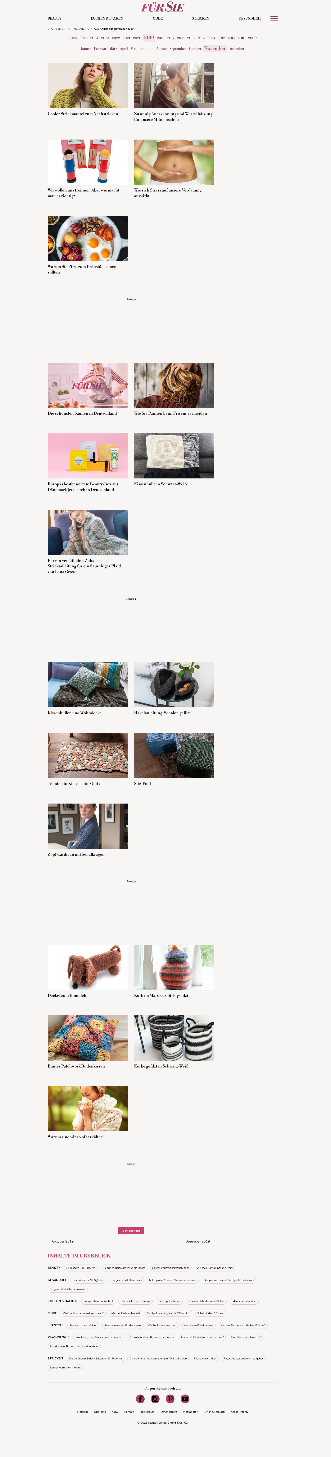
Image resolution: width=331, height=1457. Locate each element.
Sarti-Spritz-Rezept (169, 1301)
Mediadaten (190, 1412)
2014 (201, 38)
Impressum (147, 1412)
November (215, 48)
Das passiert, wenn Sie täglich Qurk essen (229, 1280)
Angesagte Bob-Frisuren (80, 1268)
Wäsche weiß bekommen (199, 1325)
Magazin (82, 1412)
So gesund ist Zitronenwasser (68, 1289)
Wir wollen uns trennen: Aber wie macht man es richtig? (83, 193)
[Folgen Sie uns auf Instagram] (155, 1399)
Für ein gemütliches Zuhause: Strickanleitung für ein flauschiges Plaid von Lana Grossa (84, 566)
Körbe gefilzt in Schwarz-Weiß (161, 1066)
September (178, 49)
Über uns (100, 1412)
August (161, 49)
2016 (180, 38)
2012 (221, 38)
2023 (105, 38)
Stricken (200, 18)
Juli (151, 49)
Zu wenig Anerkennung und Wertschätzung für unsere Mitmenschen (173, 117)
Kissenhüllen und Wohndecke (75, 713)
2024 (94, 38)
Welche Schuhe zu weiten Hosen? (83, 1313)
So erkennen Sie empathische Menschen (74, 1346)
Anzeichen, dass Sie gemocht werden (152, 1337)
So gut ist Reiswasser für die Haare (124, 1268)
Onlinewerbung (214, 1412)
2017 (170, 38)
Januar (86, 49)
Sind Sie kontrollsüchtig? (246, 1337)
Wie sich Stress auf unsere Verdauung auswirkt (168, 193)
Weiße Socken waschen (162, 1325)
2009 (252, 38)
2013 (211, 38)
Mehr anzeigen (131, 1230)
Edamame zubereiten (244, 1301)
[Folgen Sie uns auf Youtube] (185, 1399)
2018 (161, 38)
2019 (149, 38)
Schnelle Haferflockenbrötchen (206, 1301)
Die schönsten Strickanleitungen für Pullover (95, 1358)
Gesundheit (250, 18)
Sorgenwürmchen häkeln (65, 1367)
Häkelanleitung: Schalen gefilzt (162, 713)
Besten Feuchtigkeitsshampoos (170, 1268)
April (124, 49)
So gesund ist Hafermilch (127, 1280)
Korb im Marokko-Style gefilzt (161, 995)
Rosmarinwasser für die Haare (122, 1325)
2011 (231, 38)
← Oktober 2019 (61, 1241)
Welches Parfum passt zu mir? (215, 1268)
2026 (73, 38)
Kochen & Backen (107, 18)
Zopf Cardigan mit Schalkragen (76, 854)
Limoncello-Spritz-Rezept (135, 1301)
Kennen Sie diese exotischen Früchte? (243, 1325)
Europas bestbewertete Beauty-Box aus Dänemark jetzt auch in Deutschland (83, 487)
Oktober (195, 49)
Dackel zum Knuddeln (68, 995)
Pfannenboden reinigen (83, 1325)
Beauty (54, 18)
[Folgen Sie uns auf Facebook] (140, 1399)
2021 (126, 38)
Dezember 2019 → (199, 1241)
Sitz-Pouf (142, 783)
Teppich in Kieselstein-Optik (74, 783)
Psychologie (58, 1337)
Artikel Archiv (239, 1412)
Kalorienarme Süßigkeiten (89, 1280)
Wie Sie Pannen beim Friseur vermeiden (170, 413)
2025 (83, 38)
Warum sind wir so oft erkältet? (76, 1137)
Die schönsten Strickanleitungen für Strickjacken (158, 1358)
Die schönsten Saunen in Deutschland (82, 413)
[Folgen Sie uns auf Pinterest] (170, 1399)
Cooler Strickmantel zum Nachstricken (83, 114)
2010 (241, 38)
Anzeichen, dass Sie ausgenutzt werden (98, 1337)
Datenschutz (169, 1412)
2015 (191, 38)
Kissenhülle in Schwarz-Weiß (160, 484)
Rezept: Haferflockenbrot (98, 1301)
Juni (142, 49)
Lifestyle (56, 1325)
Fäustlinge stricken (205, 1358)
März (113, 49)
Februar (100, 49)
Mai (133, 49)
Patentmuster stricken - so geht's (244, 1358)
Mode (158, 18)
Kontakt (129, 1412)
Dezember (236, 49)
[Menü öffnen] (274, 18)
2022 (116, 38)
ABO (115, 1412)
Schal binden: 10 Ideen (210, 1313)
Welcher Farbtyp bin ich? (125, 1313)
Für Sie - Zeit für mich (163, 6)
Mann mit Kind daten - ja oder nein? (202, 1337)
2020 (137, 38)
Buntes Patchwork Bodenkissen (76, 1066)
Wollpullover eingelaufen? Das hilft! (168, 1313)
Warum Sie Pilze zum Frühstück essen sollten (82, 269)
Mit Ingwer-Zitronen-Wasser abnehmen (173, 1280)
